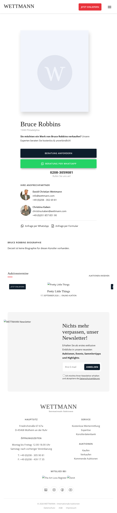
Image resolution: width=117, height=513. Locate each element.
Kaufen (86, 450)
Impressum (71, 507)
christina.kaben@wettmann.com (49, 211)
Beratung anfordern (58, 153)
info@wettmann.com (44, 195)
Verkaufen (86, 454)
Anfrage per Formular (66, 225)
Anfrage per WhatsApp (37, 225)
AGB (60, 507)
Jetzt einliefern (90, 6)
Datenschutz (49, 507)
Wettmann (19, 6)
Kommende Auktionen (86, 458)
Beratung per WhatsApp (60, 163)
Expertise (86, 430)
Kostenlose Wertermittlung (86, 425)
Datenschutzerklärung (90, 378)
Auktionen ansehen (99, 275)
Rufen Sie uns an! (61, 174)
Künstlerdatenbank (86, 434)
